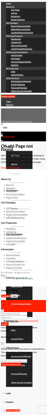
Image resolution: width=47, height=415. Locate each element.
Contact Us (11, 191)
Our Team (15, 10)
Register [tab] (10, 305)
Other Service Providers (21, 91)
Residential (16, 39)
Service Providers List (15, 264)
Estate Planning (18, 85)
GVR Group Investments (16, 52)
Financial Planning (19, 88)
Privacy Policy (12, 197)
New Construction (19, 46)
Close (14, 296)
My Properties (12, 68)
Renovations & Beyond (21, 81)
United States (17, 75)
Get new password (11, 364)
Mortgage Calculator (15, 261)
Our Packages (12, 23)
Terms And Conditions (15, 194)
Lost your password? (28, 320)
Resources (15, 16)
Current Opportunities (21, 62)
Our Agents (11, 258)
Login (8, 101)
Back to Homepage (10, 167)
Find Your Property (14, 36)
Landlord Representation (22, 33)
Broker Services (18, 20)
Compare (5, 296)
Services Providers (14, 267)
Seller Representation (20, 29)
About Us (10, 7)
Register (15, 65)
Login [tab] (9, 301)
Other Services (12, 78)
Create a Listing (8, 96)
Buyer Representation (21, 26)
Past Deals (15, 59)
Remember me (11, 320)
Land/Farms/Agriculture (21, 49)
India (13, 72)
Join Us (14, 13)
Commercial (16, 42)
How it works (16, 55)
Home (8, 3)
